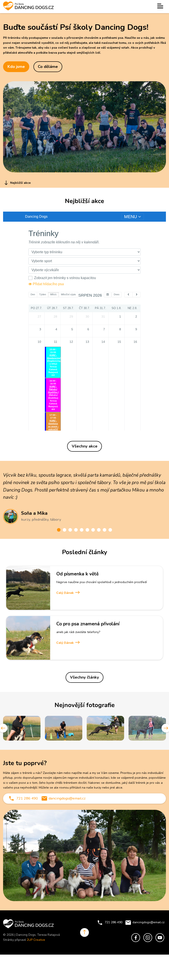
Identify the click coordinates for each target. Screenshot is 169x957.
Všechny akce (84, 446)
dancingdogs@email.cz (67, 798)
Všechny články (84, 677)
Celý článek (65, 593)
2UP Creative (36, 940)
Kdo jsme (16, 66)
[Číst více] (28, 588)
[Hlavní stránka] (28, 7)
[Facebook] (136, 943)
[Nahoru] (84, 932)
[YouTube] (160, 943)
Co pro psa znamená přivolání (87, 624)
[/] (160, 6)
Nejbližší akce (20, 183)
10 (110, 530)
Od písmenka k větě (77, 574)
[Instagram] (148, 943)
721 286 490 (27, 798)
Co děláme (48, 66)
